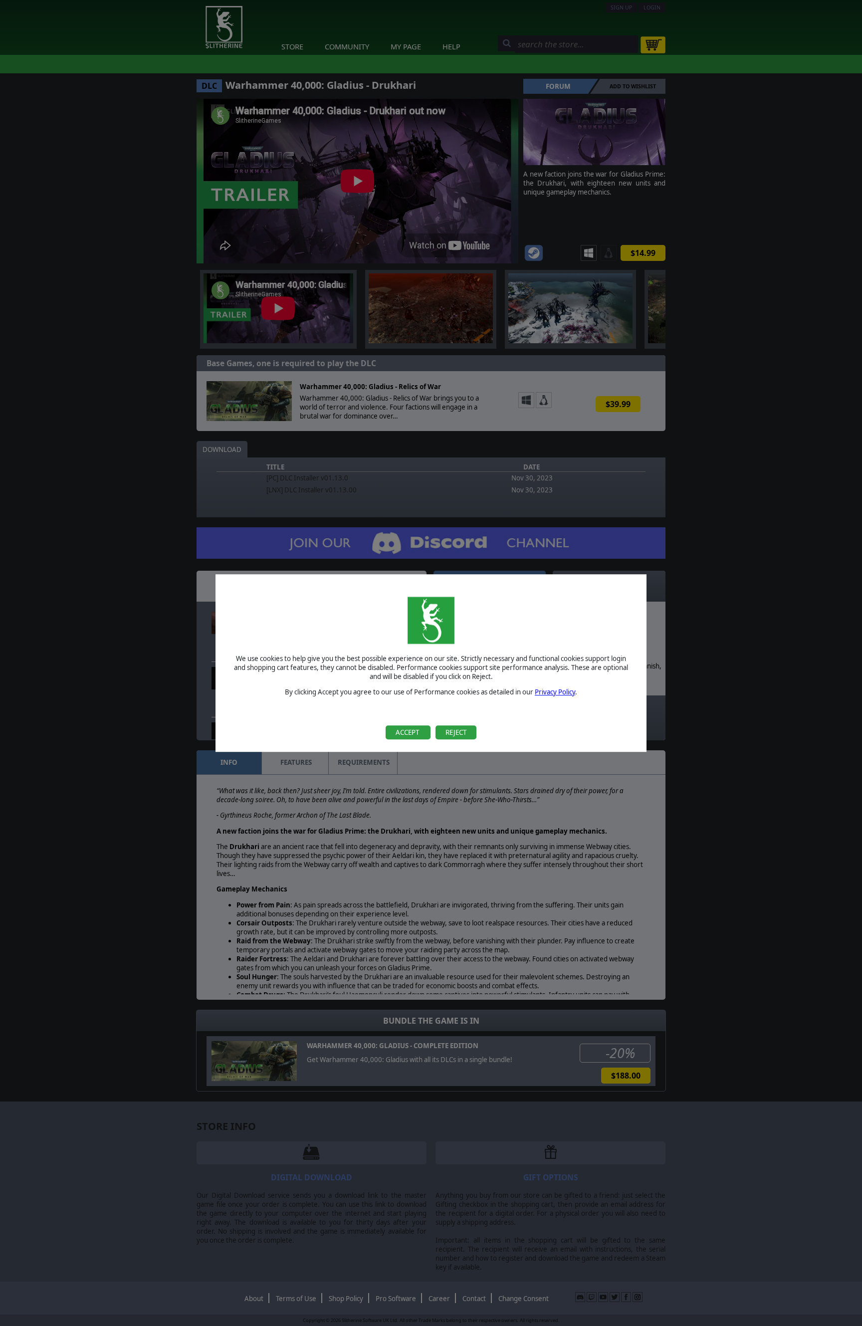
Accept (408, 732)
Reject (455, 732)
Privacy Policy (555, 691)
